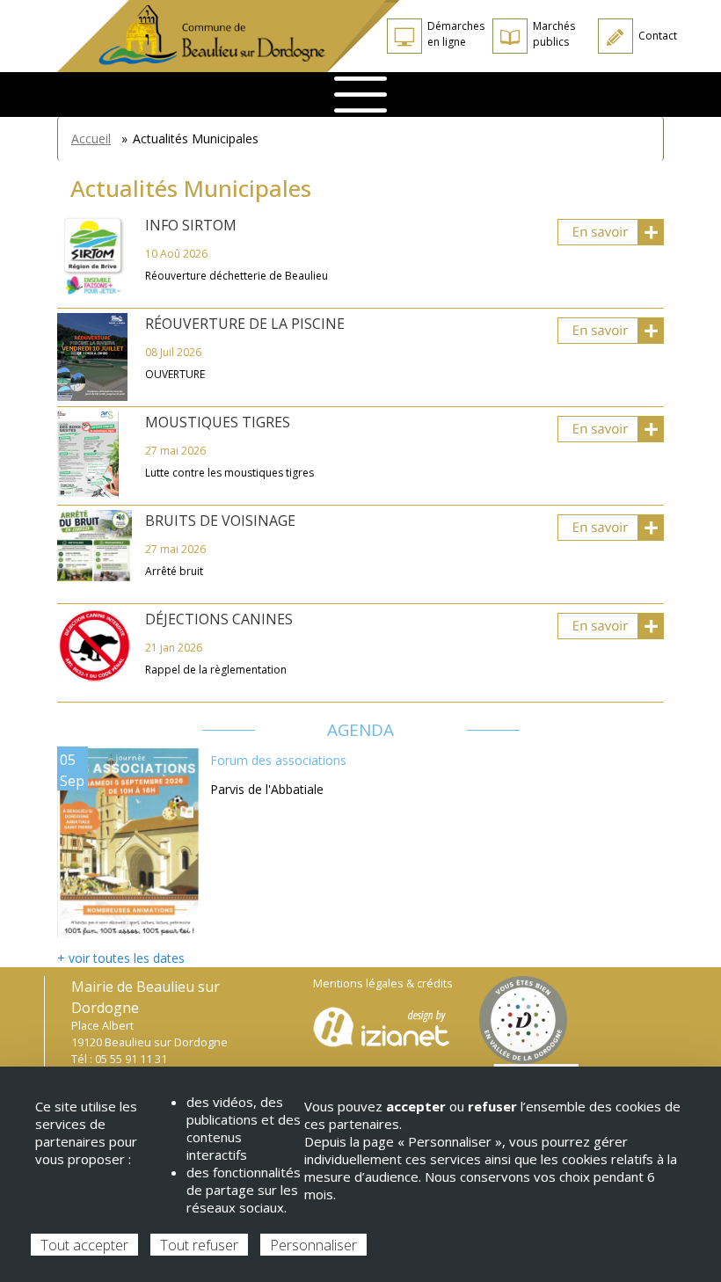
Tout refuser (199, 1245)
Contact (657, 35)
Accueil (91, 138)
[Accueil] (228, 36)
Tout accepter (84, 1245)
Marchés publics (554, 33)
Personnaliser (313, 1245)
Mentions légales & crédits (383, 983)
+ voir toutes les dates (121, 958)
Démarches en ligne (455, 33)
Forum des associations (278, 760)
